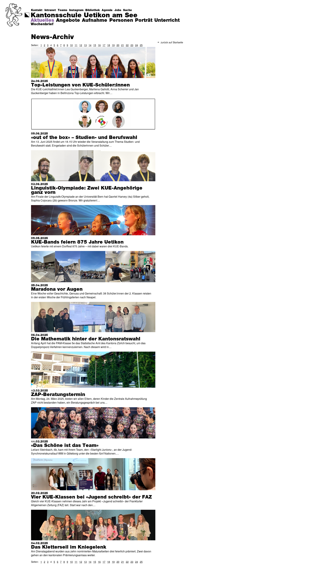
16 (99, 45)
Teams (62, 10)
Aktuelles (42, 20)
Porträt (143, 20)
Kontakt (36, 10)
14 (90, 45)
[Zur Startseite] (14, 21)
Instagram (76, 10)
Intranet (50, 10)
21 (122, 45)
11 (76, 45)
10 (71, 45)
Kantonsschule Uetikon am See (84, 15)
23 (132, 45)
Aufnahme (94, 20)
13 (85, 45)
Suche (127, 10)
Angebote (68, 20)
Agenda (107, 10)
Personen (121, 20)
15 (94, 45)
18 (108, 45)
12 (80, 45)
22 (127, 45)
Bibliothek (92, 10)
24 (136, 45)
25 (141, 45)
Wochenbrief (42, 24)
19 (113, 45)
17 (104, 45)
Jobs (117, 10)
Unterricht (167, 20)
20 (118, 45)
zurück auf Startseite (172, 42)
